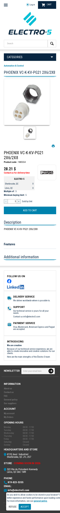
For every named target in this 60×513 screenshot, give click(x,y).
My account (9, 413)
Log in (32, 4)
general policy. (40, 501)
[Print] (53, 146)
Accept (25, 506)
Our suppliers (10, 403)
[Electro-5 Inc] (30, 35)
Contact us (9, 392)
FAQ (5, 396)
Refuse (12, 506)
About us (8, 388)
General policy (10, 399)
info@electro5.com (31, 316)
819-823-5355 (15, 482)
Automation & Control (14, 65)
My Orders (8, 417)
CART (49, 4)
